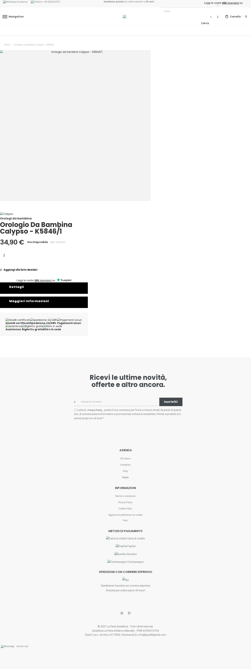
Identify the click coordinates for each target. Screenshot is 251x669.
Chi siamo (125, 458)
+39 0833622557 (51, 2)
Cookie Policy (125, 508)
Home (7, 44)
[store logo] (124, 16)
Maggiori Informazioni (29, 301)
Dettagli (16, 287)
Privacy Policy (125, 502)
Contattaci (125, 465)
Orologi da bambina (16, 218)
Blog (125, 471)
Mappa (125, 477)
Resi (125, 520)
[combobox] (185, 11)
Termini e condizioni (125, 496)
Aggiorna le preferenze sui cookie (125, 515)
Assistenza (22, 2)
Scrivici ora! (22, 646)
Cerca (205, 23)
